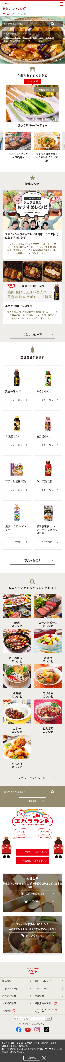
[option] (46, 148)
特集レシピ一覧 (32, 334)
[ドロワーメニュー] (61, 4)
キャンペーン (41, 988)
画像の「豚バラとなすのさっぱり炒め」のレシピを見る (34, 59)
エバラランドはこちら (32, 852)
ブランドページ (10, 988)
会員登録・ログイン (32, 860)
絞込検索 (32, 801)
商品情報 (6, 981)
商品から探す (32, 560)
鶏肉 (35, 37)
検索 (48, 1018)
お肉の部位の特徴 (35, 893)
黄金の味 (27, 37)
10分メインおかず (12, 37)
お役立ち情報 (9, 996)
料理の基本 (35, 901)
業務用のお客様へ (44, 1003)
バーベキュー (28, 40)
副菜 (5, 40)
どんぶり (50, 37)
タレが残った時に (35, 935)
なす (41, 37)
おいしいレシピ (43, 981)
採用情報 (6, 1010)
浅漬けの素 (15, 40)
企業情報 (39, 996)
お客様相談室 (9, 1003)
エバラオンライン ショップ (44, 1011)
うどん (40, 40)
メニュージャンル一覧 (31, 778)
